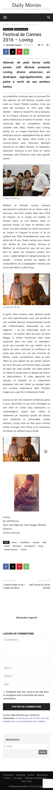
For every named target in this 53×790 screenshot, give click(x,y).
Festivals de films (32, 24)
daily (44, 542)
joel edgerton (30, 546)
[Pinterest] (19, 52)
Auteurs (31, 775)
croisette (36, 542)
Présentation (8, 775)
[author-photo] (26, 613)
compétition (24, 542)
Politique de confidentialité (36, 778)
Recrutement (42, 775)
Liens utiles (17, 778)
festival (7, 546)
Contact (7, 778)
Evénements (17, 24)
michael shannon (11, 549)
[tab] (23, 458)
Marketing (20, 775)
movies (23, 549)
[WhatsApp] (26, 52)
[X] (13, 52)
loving (40, 546)
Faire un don (26, 781)
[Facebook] (6, 52)
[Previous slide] (7, 451)
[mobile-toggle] (5, 17)
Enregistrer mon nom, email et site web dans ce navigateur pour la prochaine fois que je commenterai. (26, 695)
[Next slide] (45, 451)
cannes (14, 542)
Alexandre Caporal (13, 45)
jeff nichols (17, 546)
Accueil (6, 24)
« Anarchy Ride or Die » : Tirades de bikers (14, 586)
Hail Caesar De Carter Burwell (39, 586)
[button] (49, 17)
